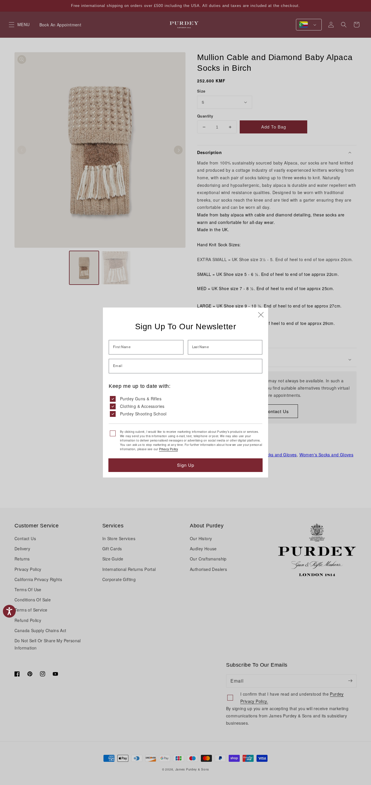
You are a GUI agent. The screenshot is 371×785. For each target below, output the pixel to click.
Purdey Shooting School (143, 414)
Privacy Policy (168, 449)
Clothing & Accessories (142, 406)
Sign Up (185, 465)
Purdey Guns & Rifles (140, 398)
